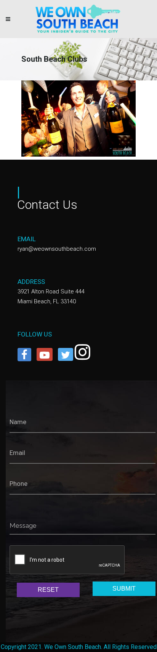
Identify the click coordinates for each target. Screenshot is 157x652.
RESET (48, 589)
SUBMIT (124, 588)
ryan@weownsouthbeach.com (57, 248)
